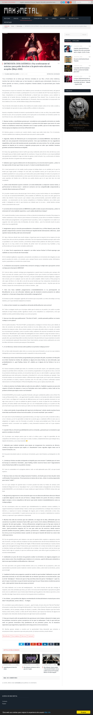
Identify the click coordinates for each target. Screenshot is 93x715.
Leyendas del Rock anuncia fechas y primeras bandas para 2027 (81, 69)
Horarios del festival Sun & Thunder (30, 2)
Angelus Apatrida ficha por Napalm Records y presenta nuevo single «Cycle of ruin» (82, 50)
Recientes (68, 41)
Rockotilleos (73, 18)
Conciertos (38, 18)
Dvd (47, 18)
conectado (18, 683)
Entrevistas (26, 18)
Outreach (30, 636)
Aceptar (83, 712)
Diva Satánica (16, 636)
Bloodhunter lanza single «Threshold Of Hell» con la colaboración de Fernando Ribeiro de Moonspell (51, 669)
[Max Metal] (21, 10)
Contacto (4, 701)
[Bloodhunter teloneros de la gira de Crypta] (31, 659)
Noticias (7, 18)
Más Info (47, 712)
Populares (76, 41)
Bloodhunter (6, 636)
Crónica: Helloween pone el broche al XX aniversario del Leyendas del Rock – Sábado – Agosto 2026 (82, 81)
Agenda (62, 18)
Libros (54, 18)
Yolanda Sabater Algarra (12, 74)
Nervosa (23, 636)
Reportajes (8, 22)
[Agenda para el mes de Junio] (11, 659)
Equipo (4, 703)
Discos (16, 18)
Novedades (57, 74)
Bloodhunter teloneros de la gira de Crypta (32, 668)
